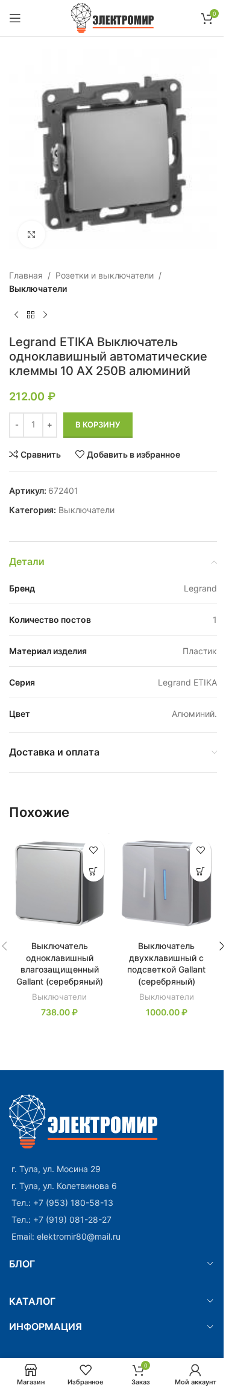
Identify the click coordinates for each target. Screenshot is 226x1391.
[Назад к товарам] (31, 315)
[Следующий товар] (45, 315)
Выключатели (38, 288)
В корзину (98, 424)
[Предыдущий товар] (16, 315)
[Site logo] (113, 17)
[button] (93, 871)
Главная (26, 275)
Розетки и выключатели (104, 275)
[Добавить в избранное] (93, 849)
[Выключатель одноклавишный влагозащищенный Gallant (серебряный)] (59, 884)
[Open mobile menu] (15, 18)
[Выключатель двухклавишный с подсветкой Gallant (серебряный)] (167, 884)
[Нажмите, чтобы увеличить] (31, 234)
